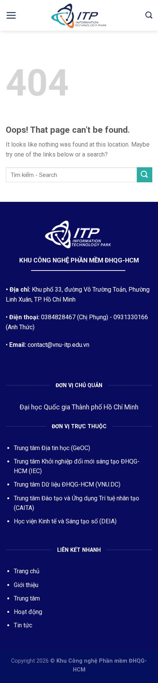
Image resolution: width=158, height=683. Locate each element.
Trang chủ (27, 571)
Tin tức (23, 625)
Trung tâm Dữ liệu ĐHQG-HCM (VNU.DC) (67, 484)
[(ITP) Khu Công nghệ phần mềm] (79, 16)
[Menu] (11, 15)
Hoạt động (28, 611)
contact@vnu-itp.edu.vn (58, 344)
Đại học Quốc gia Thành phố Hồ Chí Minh (79, 407)
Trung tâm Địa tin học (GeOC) (52, 448)
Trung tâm (27, 598)
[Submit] (144, 174)
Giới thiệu (26, 585)
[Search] (148, 15)
